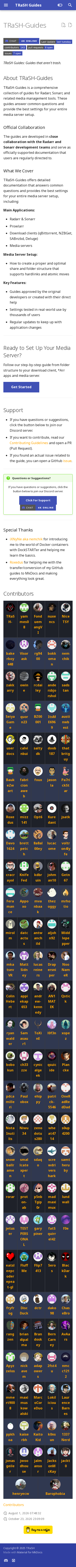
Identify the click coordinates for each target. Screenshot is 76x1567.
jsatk (65, 817)
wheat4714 (52, 1133)
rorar (10, 1196)
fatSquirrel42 (52, 1233)
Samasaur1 (24, 1038)
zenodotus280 (38, 1133)
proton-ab (24, 1202)
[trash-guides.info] (6, 1560)
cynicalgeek (38, 1070)
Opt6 (38, 817)
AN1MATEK (52, 1001)
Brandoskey (38, 1339)
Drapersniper (52, 970)
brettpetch (24, 848)
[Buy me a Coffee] (38, 1532)
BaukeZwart (10, 785)
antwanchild (38, 938)
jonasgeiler (10, 1466)
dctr (38, 1308)
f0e (66, 1228)
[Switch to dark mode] (60, 5)
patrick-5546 (52, 1101)
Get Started (21, 387)
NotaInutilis (10, 1133)
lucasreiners (38, 970)
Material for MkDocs (29, 1552)
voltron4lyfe (65, 848)
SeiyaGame (10, 722)
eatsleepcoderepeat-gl (10, 1276)
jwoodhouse (24, 1466)
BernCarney (52, 1339)
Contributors (13, 1504)
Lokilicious (52, 1402)
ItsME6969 (52, 722)
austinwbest (65, 722)
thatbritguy (65, 753)
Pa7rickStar (65, 785)
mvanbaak (38, 906)
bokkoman (52, 659)
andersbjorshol (52, 690)
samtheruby (65, 1165)
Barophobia (55, 1493)
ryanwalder (10, 1038)
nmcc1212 (65, 1371)
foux (38, 779)
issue (67, 460)
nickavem (24, 1371)
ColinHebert (10, 1001)
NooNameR (66, 970)
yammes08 (24, 621)
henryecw (20, 1493)
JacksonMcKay (52, 1466)
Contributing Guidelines (29, 443)
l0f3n (52, 1033)
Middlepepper (65, 938)
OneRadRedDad (65, 1101)
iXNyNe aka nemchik (26, 539)
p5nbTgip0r (38, 1202)
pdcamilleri (10, 1101)
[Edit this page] (70, 25)
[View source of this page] (63, 25)
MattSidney (24, 970)
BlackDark (66, 1270)
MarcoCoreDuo (38, 1402)
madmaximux (52, 1202)
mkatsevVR (10, 970)
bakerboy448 (10, 659)
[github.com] (13, 1560)
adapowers (38, 1371)
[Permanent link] (50, 26)
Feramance (10, 906)
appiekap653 (24, 1001)
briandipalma (24, 1339)
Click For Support (38, 500)
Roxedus (16, 562)
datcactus (24, 938)
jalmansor (38, 1466)
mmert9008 (10, 1402)
